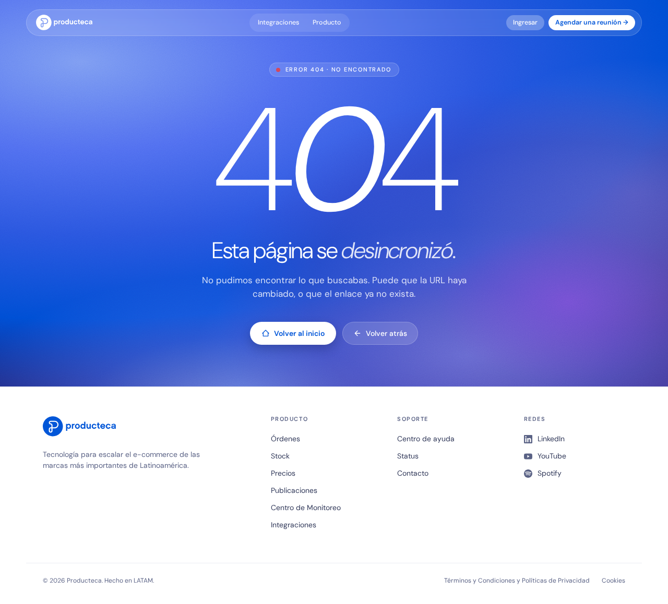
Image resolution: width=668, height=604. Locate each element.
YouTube (552, 456)
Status (408, 456)
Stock (280, 456)
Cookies (613, 580)
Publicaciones (294, 490)
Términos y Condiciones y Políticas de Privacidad (517, 580)
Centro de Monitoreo (306, 507)
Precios (283, 473)
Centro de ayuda (426, 438)
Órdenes (285, 438)
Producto (327, 22)
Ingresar (525, 22)
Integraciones (278, 22)
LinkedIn (551, 438)
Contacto (412, 473)
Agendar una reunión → (591, 22)
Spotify (550, 473)
